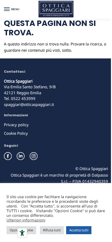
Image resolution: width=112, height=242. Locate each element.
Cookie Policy (16, 133)
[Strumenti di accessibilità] (22, 233)
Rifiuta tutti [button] (52, 230)
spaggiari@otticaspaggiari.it (29, 104)
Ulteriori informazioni (26, 220)
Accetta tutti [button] (78, 230)
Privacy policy (16, 124)
